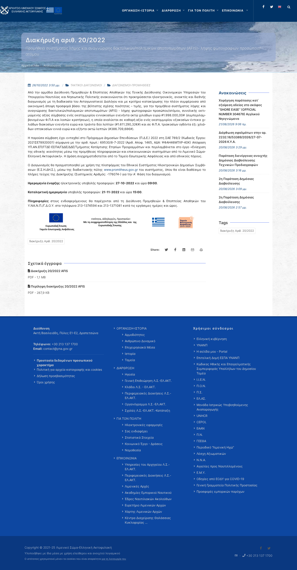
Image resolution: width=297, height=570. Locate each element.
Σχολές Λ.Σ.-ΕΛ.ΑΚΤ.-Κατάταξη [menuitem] (147, 410)
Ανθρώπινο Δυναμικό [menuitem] (140, 341)
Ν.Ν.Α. (201, 460)
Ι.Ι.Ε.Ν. (201, 379)
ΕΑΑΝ (201, 428)
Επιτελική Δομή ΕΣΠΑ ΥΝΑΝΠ (218, 358)
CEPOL (202, 422)
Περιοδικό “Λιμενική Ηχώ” (215, 447)
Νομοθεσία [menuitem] (133, 450)
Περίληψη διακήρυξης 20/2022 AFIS (57, 286)
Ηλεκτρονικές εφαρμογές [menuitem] (144, 425)
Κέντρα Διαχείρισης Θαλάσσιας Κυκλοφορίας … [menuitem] (148, 520)
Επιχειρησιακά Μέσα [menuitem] (140, 347)
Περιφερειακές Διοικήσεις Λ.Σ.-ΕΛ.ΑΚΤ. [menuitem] (148, 395)
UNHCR (202, 416)
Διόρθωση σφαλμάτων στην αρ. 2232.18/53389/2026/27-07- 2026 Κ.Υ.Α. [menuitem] (242, 137)
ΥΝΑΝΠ (202, 345)
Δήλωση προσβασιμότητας (56, 376)
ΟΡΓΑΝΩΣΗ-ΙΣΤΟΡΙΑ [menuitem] (132, 328)
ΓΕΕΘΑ (201, 441)
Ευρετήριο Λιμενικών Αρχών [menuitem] (145, 505)
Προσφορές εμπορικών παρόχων (220, 491)
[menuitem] (235, 10)
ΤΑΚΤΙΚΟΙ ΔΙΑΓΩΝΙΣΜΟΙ (86, 85)
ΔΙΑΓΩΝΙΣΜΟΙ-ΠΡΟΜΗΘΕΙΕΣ (131, 85)
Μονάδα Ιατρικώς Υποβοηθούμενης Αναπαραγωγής (222, 407)
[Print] (201, 249)
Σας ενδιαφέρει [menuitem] (136, 431)
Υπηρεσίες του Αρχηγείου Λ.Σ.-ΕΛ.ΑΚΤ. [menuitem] (147, 467)
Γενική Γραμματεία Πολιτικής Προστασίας (227, 485)
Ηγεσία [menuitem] (130, 374)
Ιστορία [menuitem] (130, 353)
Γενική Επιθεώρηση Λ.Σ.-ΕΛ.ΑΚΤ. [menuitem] (148, 380)
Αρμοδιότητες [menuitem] (135, 335)
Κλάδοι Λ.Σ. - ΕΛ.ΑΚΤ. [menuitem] (140, 387)
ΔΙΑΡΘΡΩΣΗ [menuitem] (125, 368)
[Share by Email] (192, 249)
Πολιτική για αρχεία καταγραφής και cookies (69, 369)
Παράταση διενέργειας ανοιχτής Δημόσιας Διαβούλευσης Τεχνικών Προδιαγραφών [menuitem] (243, 160)
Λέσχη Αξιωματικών (211, 453)
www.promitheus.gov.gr (121, 169)
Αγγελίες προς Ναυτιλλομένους (220, 466)
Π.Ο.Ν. (201, 386)
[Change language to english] (279, 6)
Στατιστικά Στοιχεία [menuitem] (139, 437)
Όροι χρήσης (46, 382)
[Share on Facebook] (175, 249)
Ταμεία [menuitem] (130, 360)
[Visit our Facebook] (260, 548)
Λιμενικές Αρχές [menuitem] (137, 486)
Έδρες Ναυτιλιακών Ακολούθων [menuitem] (148, 499)
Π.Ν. (200, 434)
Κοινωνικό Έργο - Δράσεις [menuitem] (144, 444)
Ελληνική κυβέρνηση (212, 339)
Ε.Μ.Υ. (201, 472)
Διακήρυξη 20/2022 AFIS (49, 271)
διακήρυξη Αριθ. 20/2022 (46, 241)
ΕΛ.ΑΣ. (201, 398)
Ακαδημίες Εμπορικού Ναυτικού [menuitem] (148, 492)
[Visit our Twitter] (268, 548)
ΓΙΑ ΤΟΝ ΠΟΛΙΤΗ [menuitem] (129, 418)
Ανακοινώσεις (52, 65)
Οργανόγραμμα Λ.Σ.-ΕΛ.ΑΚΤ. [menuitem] (145, 404)
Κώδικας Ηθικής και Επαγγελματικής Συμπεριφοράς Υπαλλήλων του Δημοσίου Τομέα (226, 368)
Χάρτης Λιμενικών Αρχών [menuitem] (143, 511)
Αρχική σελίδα (30, 65)
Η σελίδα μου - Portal (212, 351)
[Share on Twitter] (166, 249)
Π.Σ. (199, 392)
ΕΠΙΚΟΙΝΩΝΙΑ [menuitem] (127, 458)
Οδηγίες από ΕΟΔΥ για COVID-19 (220, 479)
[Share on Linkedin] (184, 249)
